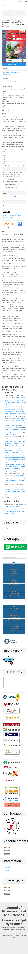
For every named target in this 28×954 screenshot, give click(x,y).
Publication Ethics (14, 606)
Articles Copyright (14, 582)
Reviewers (14, 580)
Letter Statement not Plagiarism (14, 624)
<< (2, 497)
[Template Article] (10, 641)
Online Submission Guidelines (14, 617)
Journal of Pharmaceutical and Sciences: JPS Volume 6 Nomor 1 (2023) (15, 480)
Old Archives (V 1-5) (14, 569)
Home (4, 11)
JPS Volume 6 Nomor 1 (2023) (11, 12)
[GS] (11, 710)
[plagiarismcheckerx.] (11, 773)
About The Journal (14, 564)
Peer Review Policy (14, 608)
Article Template (14, 630)
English (6, 528)
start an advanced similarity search (15, 516)
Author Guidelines (14, 613)
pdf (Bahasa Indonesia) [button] (14, 64)
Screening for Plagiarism (14, 626)
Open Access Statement (14, 593)
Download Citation (10, 187)
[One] (12, 751)
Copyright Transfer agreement (14, 621)
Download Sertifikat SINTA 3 (14, 598)
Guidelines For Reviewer (14, 586)
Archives (9, 11)
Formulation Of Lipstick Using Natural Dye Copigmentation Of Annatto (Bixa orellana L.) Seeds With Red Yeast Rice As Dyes (15, 466)
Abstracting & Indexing (14, 584)
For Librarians (7, 873)
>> (9, 497)
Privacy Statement (14, 628)
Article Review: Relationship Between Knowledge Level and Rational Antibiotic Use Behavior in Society (14, 477)
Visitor (14, 633)
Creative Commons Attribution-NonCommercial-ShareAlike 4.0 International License (13, 215)
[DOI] (12, 780)
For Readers (7, 867)
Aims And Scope (13, 573)
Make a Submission (9, 556)
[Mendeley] (11, 767)
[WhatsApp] (15, 546)
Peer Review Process (14, 610)
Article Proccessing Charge (14, 619)
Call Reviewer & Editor (14, 591)
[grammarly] (11, 762)
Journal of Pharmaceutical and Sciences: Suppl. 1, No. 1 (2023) (15, 493)
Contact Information (14, 575)
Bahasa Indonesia (8, 532)
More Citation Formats (11, 184)
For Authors (6, 870)
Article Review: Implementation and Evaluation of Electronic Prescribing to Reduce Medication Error (15, 457)
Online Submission (14, 615)
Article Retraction (14, 589)
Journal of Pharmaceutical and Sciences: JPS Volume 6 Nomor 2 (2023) (15, 402)
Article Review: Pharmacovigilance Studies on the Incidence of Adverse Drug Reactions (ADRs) (14, 440)
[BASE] (11, 718)
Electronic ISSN (14, 567)
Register (20, 1)
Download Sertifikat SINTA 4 (14, 595)
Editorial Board (14, 578)
